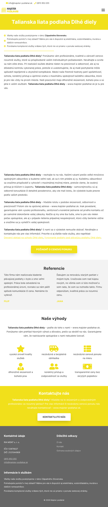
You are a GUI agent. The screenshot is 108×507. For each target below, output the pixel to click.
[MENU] (104, 10)
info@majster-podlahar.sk (20, 3)
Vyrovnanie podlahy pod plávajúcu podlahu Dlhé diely (72, 237)
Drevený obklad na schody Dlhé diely (23, 237)
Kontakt (60, 446)
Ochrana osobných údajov (69, 450)
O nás (59, 442)
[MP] (9, 10)
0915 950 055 (42, 3)
